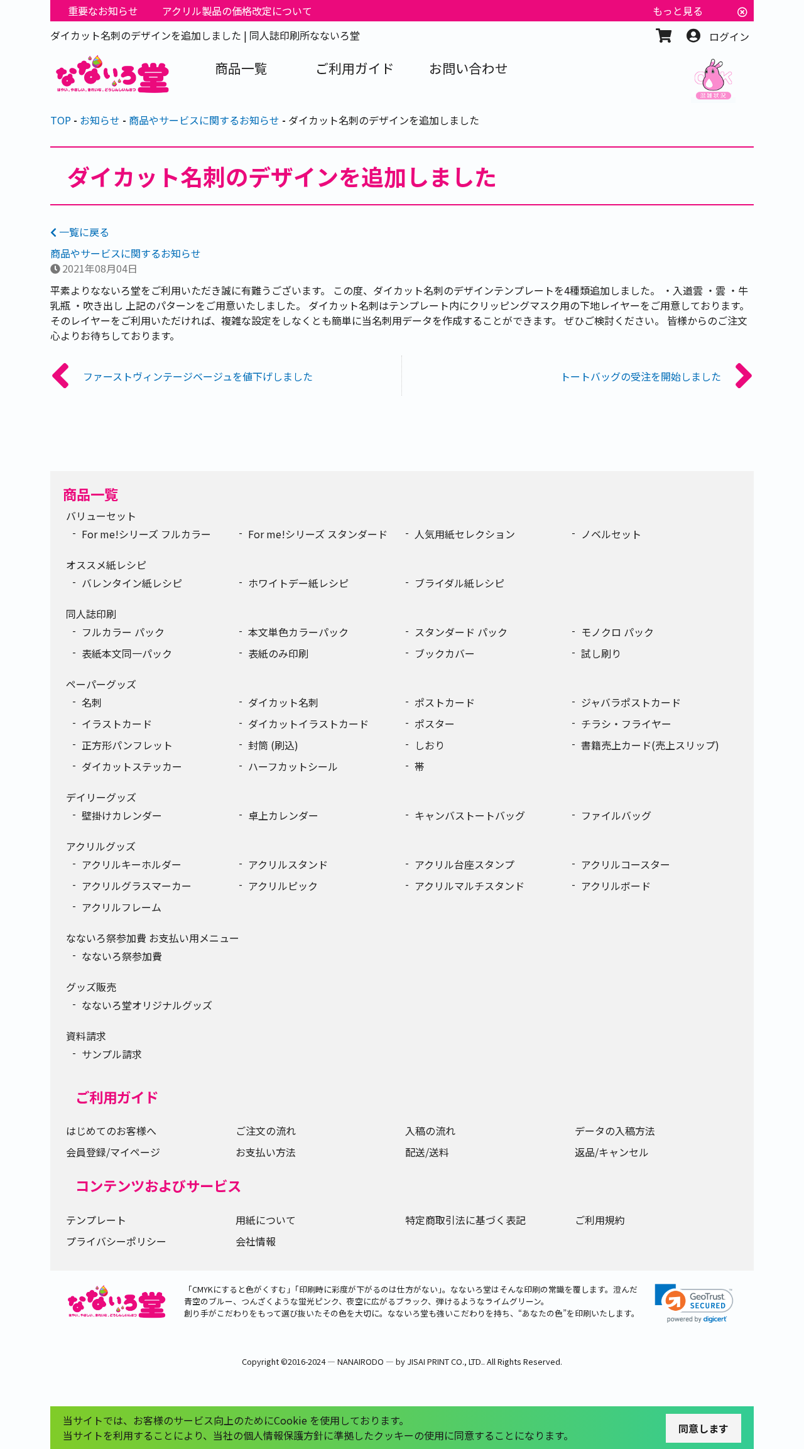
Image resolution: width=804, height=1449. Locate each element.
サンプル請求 (112, 1053)
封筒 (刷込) (273, 744)
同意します (703, 1428)
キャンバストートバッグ (470, 815)
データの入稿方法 (615, 1130)
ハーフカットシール (293, 766)
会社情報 (256, 1241)
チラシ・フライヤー (626, 723)
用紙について (266, 1219)
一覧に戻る (83, 231)
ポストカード (445, 702)
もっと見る (678, 10)
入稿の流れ (430, 1130)
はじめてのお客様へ (111, 1130)
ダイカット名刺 (283, 702)
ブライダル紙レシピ (459, 582)
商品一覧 (90, 494)
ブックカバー (445, 653)
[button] (694, 1303)
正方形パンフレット (127, 744)
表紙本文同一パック (127, 653)
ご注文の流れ (266, 1130)
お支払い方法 (266, 1151)
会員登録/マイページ (113, 1151)
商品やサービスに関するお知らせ (125, 253)
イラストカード (117, 723)
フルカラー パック (123, 631)
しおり (430, 744)
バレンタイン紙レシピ (132, 582)
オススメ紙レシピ (106, 564)
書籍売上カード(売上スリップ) (650, 744)
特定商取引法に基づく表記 (465, 1219)
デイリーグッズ (101, 797)
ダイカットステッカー (132, 766)
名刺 (92, 702)
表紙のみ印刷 (278, 653)
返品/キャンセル (612, 1151)
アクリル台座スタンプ (464, 864)
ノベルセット (611, 533)
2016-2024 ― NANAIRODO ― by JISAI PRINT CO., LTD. (385, 1361)
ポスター (435, 723)
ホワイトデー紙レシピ (298, 582)
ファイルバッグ (616, 815)
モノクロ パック (617, 631)
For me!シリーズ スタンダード (318, 533)
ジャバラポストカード (631, 702)
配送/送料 (427, 1151)
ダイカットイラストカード (308, 723)
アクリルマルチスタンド (469, 885)
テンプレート (96, 1219)
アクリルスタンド (288, 864)
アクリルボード (616, 885)
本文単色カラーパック (298, 631)
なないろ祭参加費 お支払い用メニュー (152, 937)
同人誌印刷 (91, 613)
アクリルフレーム (121, 906)
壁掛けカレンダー (122, 815)
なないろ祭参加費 (122, 955)
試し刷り (601, 653)
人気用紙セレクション (465, 533)
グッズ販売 (91, 986)
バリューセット (101, 515)
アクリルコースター (625, 864)
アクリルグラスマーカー (137, 885)
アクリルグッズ (101, 846)
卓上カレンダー (283, 815)
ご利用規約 (600, 1219)
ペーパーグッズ (101, 684)
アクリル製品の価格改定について (237, 10)
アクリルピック (283, 885)
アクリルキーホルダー (132, 864)
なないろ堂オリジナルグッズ (147, 1004)
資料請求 (86, 1035)
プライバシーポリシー (116, 1241)
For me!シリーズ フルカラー (146, 533)
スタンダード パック (461, 631)
